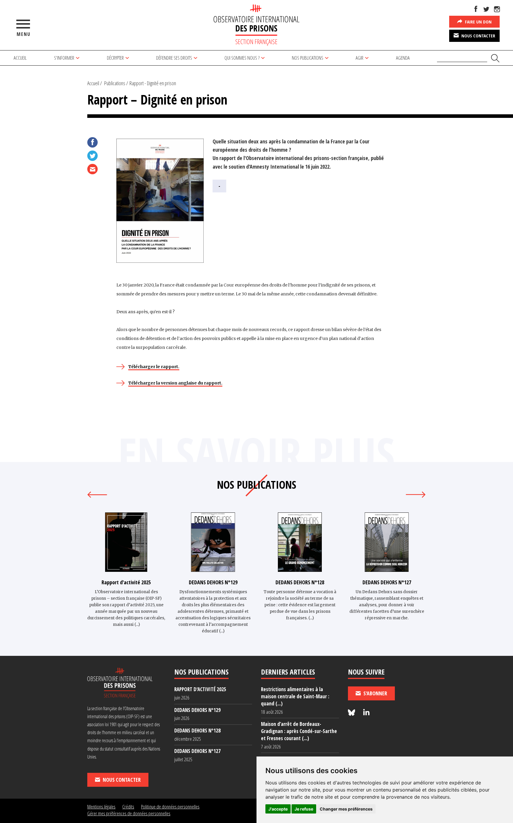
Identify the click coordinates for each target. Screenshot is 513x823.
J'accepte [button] (278, 808)
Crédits (128, 806)
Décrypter (115, 57)
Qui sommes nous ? (241, 57)
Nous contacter (477, 36)
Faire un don (478, 22)
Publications (114, 83)
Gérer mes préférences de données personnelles (128, 813)
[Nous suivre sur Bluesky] (352, 713)
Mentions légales (101, 806)
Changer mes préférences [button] (346, 808)
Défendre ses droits (174, 57)
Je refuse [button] (303, 808)
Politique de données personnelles (170, 806)
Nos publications (307, 57)
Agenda (403, 57)
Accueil (20, 57)
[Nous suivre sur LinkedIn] (366, 713)
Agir (359, 57)
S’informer (64, 57)
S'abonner (374, 693)
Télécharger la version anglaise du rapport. (175, 383)
